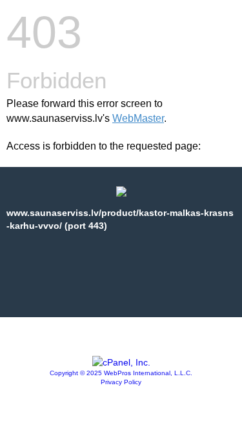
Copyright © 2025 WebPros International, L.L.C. (121, 372)
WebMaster (138, 118)
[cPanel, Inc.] (121, 362)
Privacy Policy (121, 382)
